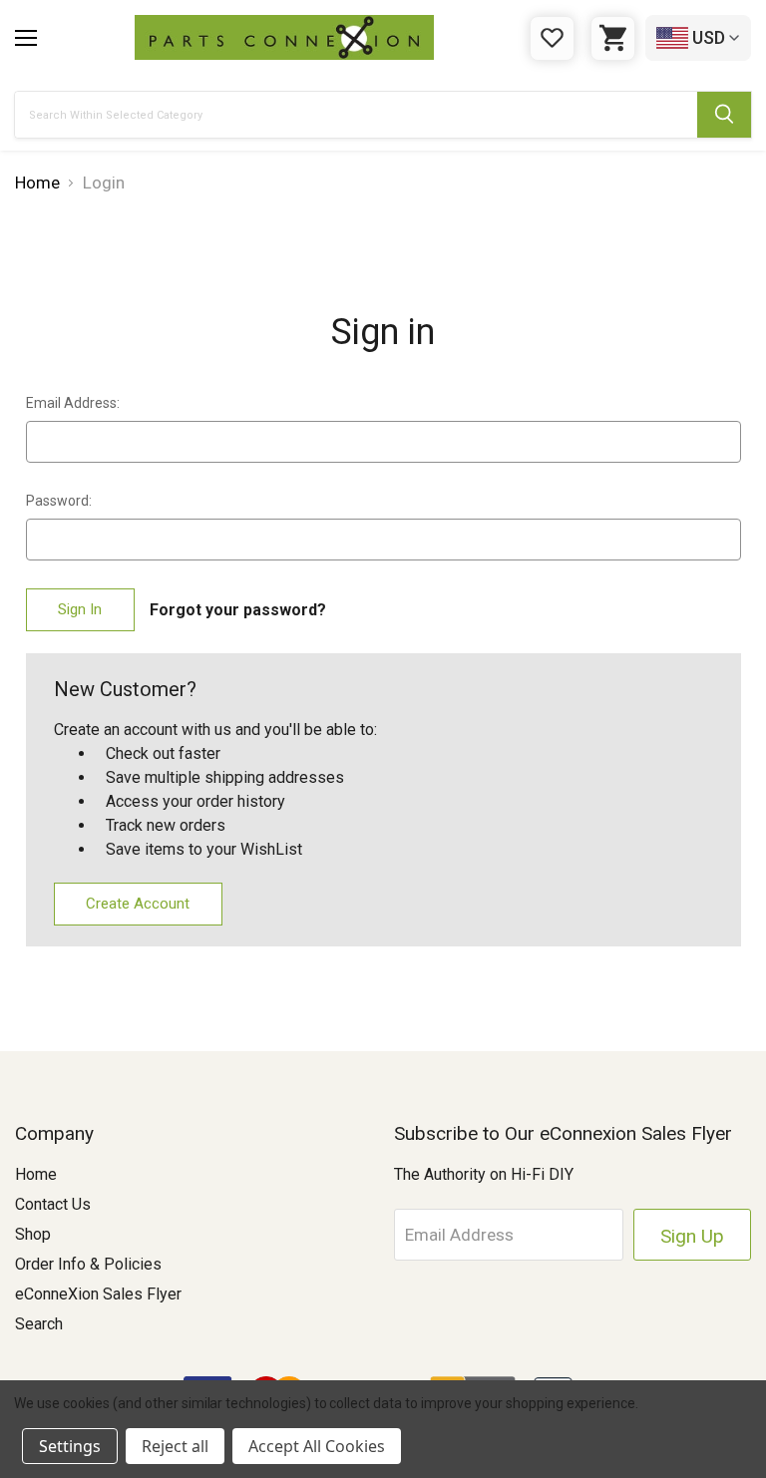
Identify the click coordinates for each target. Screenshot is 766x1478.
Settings (70, 1446)
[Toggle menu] (26, 38)
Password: (59, 501)
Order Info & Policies (88, 1264)
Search (39, 1323)
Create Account (138, 904)
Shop (33, 1234)
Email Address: (73, 403)
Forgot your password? (238, 609)
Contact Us (53, 1204)
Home (36, 1174)
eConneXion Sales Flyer (98, 1294)
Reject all (175, 1446)
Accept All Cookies (316, 1446)
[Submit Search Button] (724, 115)
